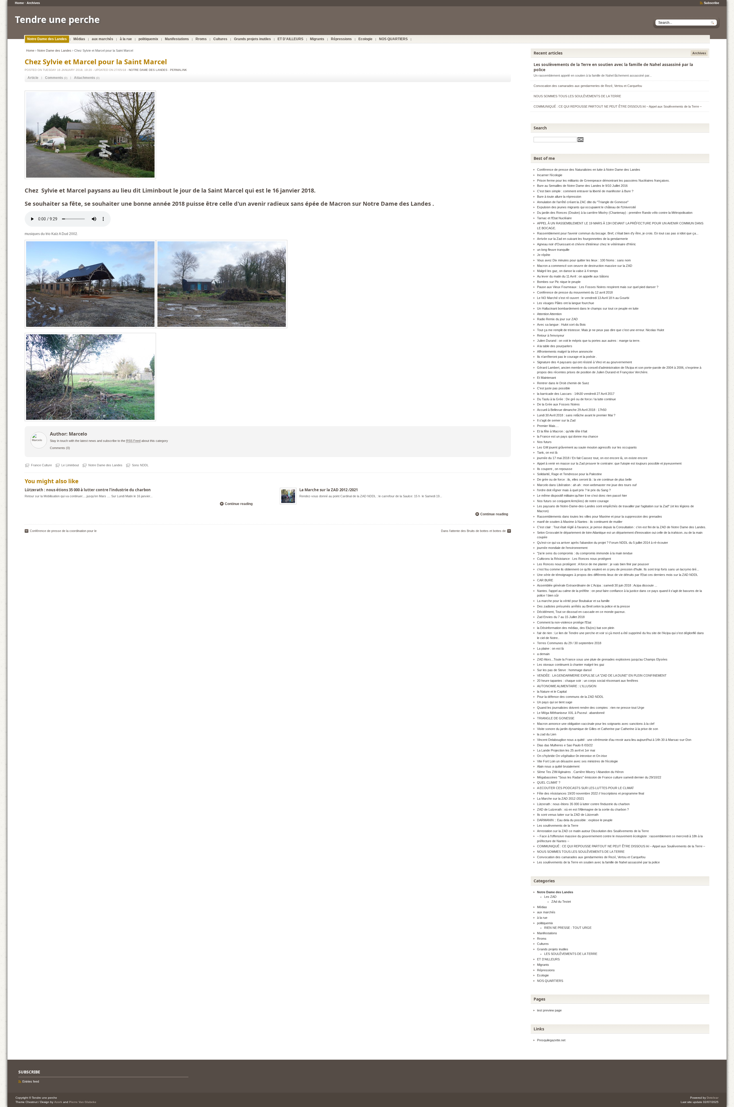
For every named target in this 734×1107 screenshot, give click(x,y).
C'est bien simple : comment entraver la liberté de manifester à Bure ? (585, 191)
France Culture (41, 465)
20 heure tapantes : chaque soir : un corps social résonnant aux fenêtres (587, 680)
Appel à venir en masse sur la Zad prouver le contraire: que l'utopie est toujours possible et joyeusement (609, 463)
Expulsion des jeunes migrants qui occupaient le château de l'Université (586, 207)
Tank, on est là (547, 452)
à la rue (126, 39)
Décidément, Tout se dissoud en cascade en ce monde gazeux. (581, 611)
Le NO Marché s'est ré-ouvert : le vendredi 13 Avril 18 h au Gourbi (583, 298)
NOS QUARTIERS (393, 39)
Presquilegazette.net (551, 1040)
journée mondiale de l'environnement (562, 547)
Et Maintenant (546, 377)
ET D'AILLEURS (290, 39)
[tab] (33, 77)
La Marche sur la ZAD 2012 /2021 (328, 489)
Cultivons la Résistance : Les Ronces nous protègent (574, 558)
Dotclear (713, 1097)
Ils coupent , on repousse (554, 469)
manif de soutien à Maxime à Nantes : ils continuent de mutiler (579, 521)
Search (540, 128)
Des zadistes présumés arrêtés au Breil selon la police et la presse (583, 606)
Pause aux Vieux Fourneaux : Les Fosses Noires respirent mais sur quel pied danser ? (597, 287)
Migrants (317, 39)
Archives (33, 3)
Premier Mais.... (548, 426)
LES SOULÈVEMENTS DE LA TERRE (570, 953)
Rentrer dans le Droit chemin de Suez (563, 383)
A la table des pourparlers (554, 346)
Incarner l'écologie (549, 175)
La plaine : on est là (550, 648)
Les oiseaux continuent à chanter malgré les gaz (570, 664)
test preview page (549, 1010)
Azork (58, 1102)
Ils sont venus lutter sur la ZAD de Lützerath (567, 814)
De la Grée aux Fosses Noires (558, 404)
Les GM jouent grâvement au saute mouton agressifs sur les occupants (587, 447)
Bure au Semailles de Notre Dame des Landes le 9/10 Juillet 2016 (582, 185)
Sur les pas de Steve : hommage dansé (564, 670)
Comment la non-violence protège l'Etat (564, 622)
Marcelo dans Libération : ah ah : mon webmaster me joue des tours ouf (587, 485)
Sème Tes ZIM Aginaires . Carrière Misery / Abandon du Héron (580, 772)
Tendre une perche (57, 19)
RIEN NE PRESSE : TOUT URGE (568, 927)
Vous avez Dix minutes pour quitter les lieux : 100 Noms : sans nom (584, 260)
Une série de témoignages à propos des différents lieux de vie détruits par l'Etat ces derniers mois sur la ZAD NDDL (617, 574)
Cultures (220, 39)
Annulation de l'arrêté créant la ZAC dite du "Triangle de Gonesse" (582, 202)
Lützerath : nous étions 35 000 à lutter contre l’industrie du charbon (88, 489)
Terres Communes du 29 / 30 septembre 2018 (569, 643)
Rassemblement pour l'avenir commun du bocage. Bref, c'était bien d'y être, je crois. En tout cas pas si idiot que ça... (617, 233)
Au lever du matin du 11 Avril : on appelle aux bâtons (573, 276)
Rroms (201, 39)
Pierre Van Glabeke (82, 1102)
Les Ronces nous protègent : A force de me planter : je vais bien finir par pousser (593, 564)
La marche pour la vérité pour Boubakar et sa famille (573, 601)
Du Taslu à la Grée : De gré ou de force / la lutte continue (576, 399)
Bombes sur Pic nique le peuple (559, 281)
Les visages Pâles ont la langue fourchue (565, 303)
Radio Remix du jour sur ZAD (557, 319)
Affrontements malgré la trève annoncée (565, 351)
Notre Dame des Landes (47, 39)
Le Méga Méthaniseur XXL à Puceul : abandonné (571, 712)
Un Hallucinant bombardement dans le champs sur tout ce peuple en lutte (588, 308)
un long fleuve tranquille (553, 249)
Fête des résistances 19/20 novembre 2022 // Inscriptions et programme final (590, 793)
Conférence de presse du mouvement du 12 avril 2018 (575, 292)
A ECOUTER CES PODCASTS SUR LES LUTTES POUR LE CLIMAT (585, 788)
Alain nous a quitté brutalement (558, 766)
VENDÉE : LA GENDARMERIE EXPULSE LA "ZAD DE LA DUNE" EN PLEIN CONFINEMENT (602, 675)
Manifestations (177, 39)
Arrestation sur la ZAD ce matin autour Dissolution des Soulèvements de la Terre (593, 831)
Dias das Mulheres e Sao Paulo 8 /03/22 (565, 745)
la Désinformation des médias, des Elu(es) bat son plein (575, 628)
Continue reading (239, 504)
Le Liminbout (70, 465)
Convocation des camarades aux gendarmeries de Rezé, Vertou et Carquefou (588, 86)
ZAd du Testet (561, 901)
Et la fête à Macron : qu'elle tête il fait (562, 431)
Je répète (543, 255)
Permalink (178, 69)
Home (19, 3)
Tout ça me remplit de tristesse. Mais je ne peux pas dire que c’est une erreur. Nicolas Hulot (600, 330)
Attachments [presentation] (84, 78)
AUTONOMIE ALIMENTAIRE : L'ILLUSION (566, 686)
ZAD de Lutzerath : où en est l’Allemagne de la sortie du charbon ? (583, 809)
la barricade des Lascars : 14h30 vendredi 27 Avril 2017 (575, 393)
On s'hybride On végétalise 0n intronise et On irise (572, 756)
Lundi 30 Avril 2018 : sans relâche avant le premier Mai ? (576, 415)
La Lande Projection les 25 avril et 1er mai (566, 750)
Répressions (341, 39)
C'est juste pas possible (553, 388)
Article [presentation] (33, 78)
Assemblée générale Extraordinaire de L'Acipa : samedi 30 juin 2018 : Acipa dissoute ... (597, 585)
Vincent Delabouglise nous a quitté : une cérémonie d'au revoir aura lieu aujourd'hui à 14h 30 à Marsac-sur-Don (614, 739)
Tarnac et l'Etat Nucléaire (554, 218)
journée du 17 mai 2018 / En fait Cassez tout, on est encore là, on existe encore (592, 458)
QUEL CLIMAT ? (548, 782)
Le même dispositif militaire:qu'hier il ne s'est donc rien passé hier (582, 495)
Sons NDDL (140, 465)
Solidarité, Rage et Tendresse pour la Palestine (569, 474)
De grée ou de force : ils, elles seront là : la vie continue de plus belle (584, 479)
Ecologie (365, 39)
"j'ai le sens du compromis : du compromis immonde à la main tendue (585, 553)
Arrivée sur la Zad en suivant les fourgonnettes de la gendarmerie (582, 238)
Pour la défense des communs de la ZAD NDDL (570, 696)
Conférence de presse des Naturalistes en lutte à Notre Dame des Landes (588, 169)
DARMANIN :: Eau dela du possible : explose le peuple (574, 820)
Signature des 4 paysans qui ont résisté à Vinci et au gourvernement (584, 362)
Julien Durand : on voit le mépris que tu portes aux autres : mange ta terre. (588, 340)
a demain (543, 654)
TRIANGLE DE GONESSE (555, 718)
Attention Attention (549, 314)
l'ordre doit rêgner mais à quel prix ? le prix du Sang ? (574, 490)
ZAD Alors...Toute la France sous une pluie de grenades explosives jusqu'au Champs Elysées (602, 659)
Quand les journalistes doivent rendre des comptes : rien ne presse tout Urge (590, 707)
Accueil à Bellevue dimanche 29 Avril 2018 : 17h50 (571, 409)
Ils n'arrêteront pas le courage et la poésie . (567, 356)
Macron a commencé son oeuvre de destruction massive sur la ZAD (584, 265)
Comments (57, 448)
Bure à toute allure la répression (559, 196)
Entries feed (30, 1081)
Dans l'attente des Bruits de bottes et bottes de (473, 531)
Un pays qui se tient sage (554, 702)
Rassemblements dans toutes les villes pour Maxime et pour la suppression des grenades (599, 516)
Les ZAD (550, 896)
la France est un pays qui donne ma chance (567, 436)
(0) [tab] (56, 78)
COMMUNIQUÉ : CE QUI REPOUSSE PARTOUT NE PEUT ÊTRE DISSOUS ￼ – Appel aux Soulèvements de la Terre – (618, 106)
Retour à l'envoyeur (550, 335)
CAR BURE (545, 580)
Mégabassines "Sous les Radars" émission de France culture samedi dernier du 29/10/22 (599, 777)
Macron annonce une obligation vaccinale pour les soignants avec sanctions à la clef (595, 723)
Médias (79, 39)
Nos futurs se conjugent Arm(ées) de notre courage (573, 501)
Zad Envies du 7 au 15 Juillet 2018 (561, 617)
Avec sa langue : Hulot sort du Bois (561, 324)
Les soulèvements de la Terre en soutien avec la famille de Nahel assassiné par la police (613, 67)
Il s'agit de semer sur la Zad (556, 420)
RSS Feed (133, 440)
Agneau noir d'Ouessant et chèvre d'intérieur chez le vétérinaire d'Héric (586, 244)
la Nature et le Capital (552, 691)
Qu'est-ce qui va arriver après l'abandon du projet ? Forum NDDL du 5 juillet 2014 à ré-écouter (602, 542)
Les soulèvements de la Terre (557, 825)
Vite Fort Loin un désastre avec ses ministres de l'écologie (577, 761)
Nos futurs (544, 442)
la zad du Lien (546, 734)
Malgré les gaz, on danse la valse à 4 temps (567, 271)
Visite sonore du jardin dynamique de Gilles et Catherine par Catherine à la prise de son (597, 729)
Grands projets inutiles (252, 39)
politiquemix (148, 39)
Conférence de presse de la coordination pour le (63, 531)
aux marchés (102, 39)
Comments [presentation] (54, 78)
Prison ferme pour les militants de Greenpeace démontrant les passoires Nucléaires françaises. (603, 180)
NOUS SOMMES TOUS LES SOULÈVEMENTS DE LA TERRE (577, 96)
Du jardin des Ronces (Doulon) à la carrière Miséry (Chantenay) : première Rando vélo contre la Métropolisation (614, 212)
